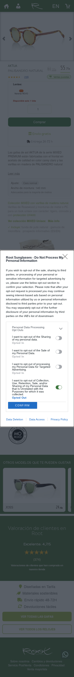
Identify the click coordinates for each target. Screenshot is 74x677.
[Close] (66, 258)
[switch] (59, 338)
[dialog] (37, 338)
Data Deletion (14, 419)
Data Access (37, 419)
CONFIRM (22, 405)
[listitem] (37, 328)
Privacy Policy (59, 419)
